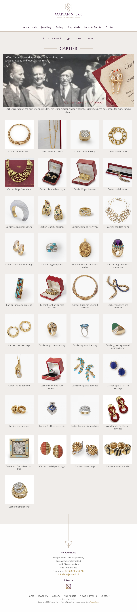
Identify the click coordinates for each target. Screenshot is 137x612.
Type (68, 38)
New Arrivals (29, 27)
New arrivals (55, 38)
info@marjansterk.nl (68, 574)
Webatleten (94, 602)
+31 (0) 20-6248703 (74, 571)
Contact (110, 27)
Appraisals (74, 27)
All (43, 38)
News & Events (92, 27)
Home (30, 596)
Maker (79, 38)
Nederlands (72, 599)
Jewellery (46, 27)
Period (90, 38)
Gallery (60, 27)
